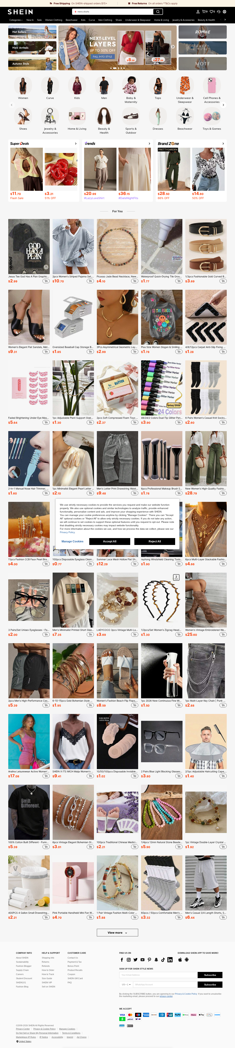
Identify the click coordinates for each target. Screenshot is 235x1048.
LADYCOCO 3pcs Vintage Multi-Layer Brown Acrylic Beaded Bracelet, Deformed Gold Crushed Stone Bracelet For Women (117, 630)
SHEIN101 (21, 982)
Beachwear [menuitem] (72, 20)
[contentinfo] (170, 1017)
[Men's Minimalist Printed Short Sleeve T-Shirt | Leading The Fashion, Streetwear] (73, 600)
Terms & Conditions (71, 1033)
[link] (59, 3)
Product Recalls (75, 970)
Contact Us (73, 958)
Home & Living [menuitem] (161, 20)
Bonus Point (73, 966)
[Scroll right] (225, 19)
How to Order (48, 970)
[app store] (180, 961)
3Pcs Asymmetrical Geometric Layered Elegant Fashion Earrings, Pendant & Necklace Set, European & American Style (117, 347)
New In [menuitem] (30, 20)
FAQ (70, 982)
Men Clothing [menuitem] (105, 20)
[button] (219, 12)
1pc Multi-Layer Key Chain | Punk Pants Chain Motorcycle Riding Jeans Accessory (206, 700)
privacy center (166, 996)
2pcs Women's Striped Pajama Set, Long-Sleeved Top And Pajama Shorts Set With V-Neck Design (73, 276)
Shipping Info (48, 958)
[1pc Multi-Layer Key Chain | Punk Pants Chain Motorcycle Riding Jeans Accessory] (206, 670)
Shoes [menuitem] (119, 20)
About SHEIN (22, 958)
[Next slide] (173, 47)
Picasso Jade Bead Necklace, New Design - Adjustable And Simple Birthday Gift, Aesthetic (117, 276)
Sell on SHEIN (48, 986)
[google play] (186, 961)
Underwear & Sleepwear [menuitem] (138, 20)
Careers (20, 974)
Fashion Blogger (23, 966)
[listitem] (29, 251)
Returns (45, 962)
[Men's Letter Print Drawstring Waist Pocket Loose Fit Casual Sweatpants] (117, 458)
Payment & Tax (75, 962)
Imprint (70, 1037)
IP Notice (44, 1037)
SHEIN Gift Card (75, 978)
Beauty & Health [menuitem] (206, 20)
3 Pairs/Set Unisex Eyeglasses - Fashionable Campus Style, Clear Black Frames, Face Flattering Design (29, 630)
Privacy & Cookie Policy (186, 994)
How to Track (48, 974)
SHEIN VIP (47, 982)
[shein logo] (20, 11)
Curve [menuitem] (92, 20)
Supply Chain (22, 970)
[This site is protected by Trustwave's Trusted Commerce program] (121, 1025)
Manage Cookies (67, 1029)
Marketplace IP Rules (26, 1037)
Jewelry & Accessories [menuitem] (183, 20)
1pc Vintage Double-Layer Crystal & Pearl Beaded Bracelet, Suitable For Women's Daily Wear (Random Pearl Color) (206, 842)
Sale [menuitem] (39, 20)
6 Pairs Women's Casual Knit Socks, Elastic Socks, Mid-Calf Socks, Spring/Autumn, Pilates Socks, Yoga (206, 417)
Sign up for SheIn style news (136, 969)
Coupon (71, 974)
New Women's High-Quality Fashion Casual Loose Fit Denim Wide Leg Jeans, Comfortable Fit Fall (206, 488)
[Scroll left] (221, 19)
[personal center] (198, 12)
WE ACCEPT (125, 1009)
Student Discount (24, 978)
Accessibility (57, 1037)
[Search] (158, 11)
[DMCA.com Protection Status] (130, 1025)
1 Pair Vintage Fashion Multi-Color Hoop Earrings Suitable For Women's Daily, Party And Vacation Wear (117, 912)
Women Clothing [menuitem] (53, 20)
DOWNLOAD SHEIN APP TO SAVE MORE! (198, 953)
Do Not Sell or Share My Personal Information (37, 1033)
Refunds (46, 966)
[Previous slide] (62, 47)
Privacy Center (23, 1029)
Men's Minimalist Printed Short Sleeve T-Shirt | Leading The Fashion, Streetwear (73, 630)
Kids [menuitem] (83, 20)
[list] (146, 959)
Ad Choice (82, 1037)
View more (115, 932)
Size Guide (47, 978)
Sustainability (22, 962)
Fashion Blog (22, 986)
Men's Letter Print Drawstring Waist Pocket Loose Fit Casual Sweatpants (117, 488)
